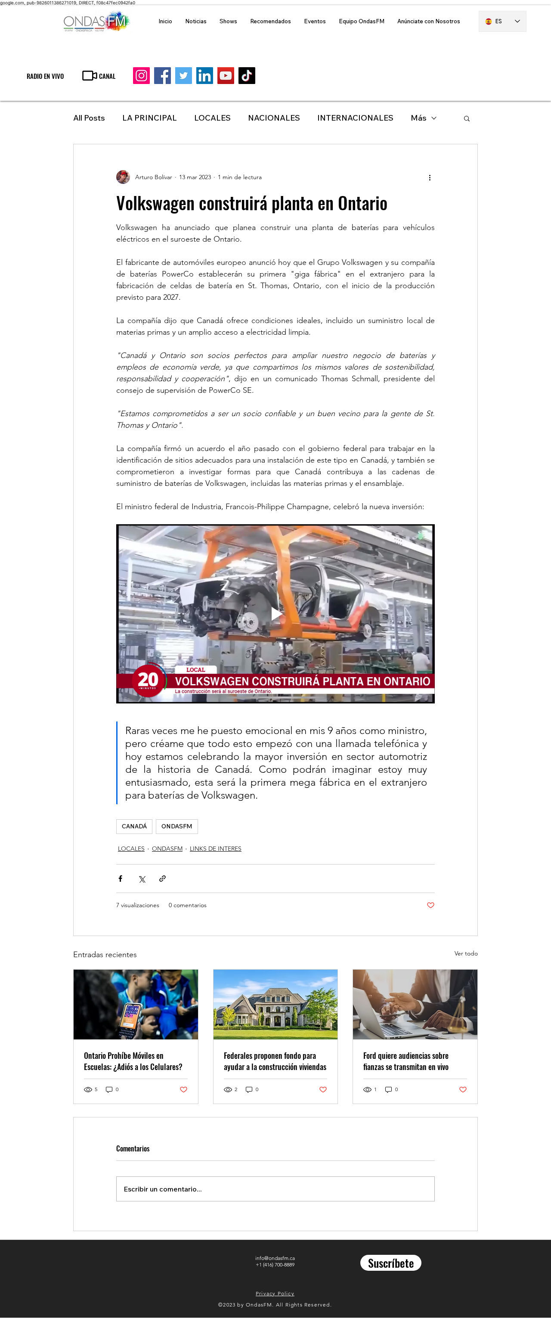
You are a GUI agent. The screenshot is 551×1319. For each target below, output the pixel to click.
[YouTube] (225, 75)
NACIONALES (274, 118)
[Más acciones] (429, 177)
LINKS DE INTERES (215, 848)
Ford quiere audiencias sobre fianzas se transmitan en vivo (406, 1061)
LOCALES (212, 118)
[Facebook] (162, 75)
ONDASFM (176, 826)
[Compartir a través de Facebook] (120, 878)
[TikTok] (246, 75)
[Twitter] (183, 75)
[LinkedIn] (204, 75)
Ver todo (466, 953)
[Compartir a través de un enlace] (162, 878)
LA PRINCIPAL (149, 118)
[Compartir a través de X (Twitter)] (141, 878)
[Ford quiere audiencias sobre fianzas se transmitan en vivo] (415, 1004)
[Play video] (275, 613)
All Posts (89, 118)
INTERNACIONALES (355, 118)
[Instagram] (141, 75)
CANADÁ (134, 826)
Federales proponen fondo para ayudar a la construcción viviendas (275, 1061)
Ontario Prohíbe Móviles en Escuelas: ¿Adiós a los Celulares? (133, 1061)
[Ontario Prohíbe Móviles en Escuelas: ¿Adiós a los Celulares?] (136, 1004)
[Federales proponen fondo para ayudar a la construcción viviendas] (276, 1004)
